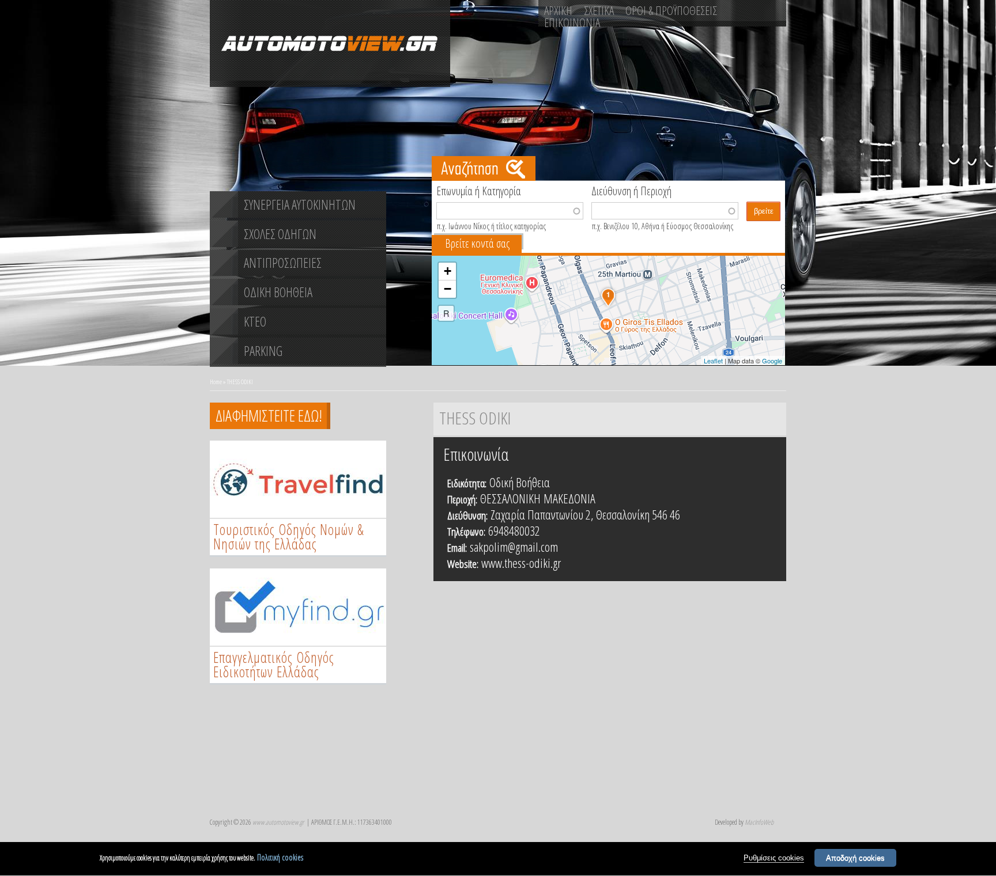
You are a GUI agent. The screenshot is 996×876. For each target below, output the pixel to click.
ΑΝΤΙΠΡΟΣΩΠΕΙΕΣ (283, 262)
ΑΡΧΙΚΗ (558, 10)
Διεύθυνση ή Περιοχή (631, 190)
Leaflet (713, 360)
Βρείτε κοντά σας (477, 243)
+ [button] (447, 271)
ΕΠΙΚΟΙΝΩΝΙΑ (572, 22)
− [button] (447, 289)
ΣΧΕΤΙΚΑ (599, 10)
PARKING (263, 351)
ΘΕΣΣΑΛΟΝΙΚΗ (510, 498)
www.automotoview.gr (278, 822)
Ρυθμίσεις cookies (774, 858)
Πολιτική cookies (280, 857)
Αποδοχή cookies (855, 858)
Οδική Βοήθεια (519, 482)
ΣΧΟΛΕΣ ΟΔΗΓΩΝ (280, 234)
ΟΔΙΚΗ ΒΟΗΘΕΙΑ (278, 292)
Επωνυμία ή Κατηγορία (478, 190)
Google (772, 360)
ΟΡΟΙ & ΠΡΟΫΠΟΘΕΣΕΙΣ (671, 10)
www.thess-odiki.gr (521, 562)
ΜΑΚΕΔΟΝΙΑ (569, 498)
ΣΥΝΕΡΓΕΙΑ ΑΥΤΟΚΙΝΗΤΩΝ (300, 204)
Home (216, 381)
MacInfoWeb (759, 822)
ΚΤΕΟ (255, 321)
